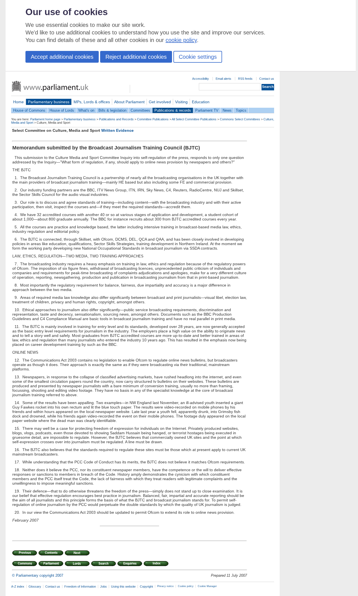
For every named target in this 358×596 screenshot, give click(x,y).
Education (200, 102)
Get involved (160, 102)
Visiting (181, 102)
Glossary (35, 586)
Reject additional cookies (136, 57)
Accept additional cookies (62, 57)
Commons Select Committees (240, 119)
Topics (241, 110)
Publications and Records (116, 119)
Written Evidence (117, 130)
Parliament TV (206, 110)
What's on (86, 110)
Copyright (146, 586)
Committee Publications (153, 119)
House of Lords (62, 110)
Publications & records (172, 110)
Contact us (266, 78)
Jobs (103, 586)
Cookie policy (186, 586)
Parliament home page (45, 119)
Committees (140, 110)
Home (18, 102)
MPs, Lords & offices (92, 102)
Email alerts (223, 78)
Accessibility (200, 78)
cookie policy (181, 40)
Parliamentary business (48, 102)
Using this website (123, 586)
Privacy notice (165, 586)
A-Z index (17, 586)
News (227, 110)
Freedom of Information (80, 586)
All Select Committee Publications (194, 119)
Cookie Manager (207, 586)
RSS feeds (245, 78)
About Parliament (129, 102)
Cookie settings (198, 57)
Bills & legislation (112, 110)
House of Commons (29, 110)
